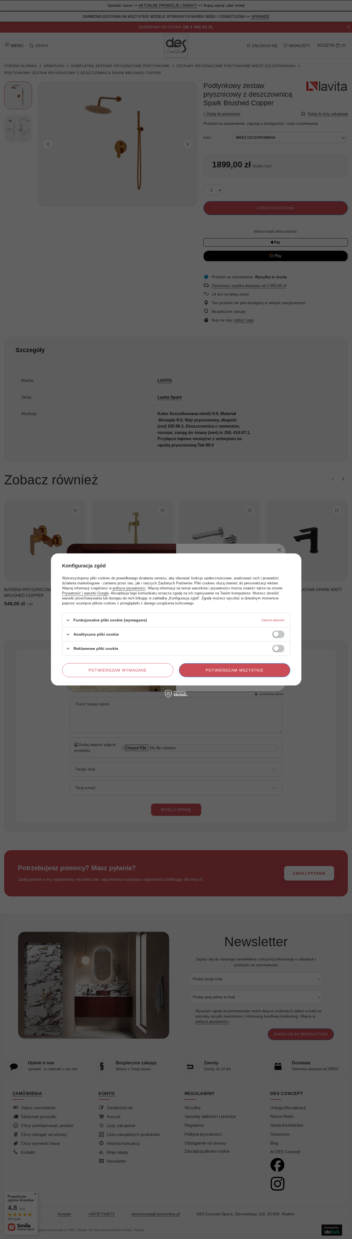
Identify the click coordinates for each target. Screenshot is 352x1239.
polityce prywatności (129, 588)
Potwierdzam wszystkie (235, 670)
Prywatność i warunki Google (85, 593)
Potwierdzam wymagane (117, 670)
